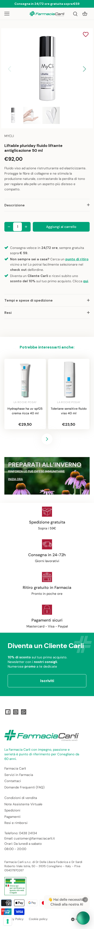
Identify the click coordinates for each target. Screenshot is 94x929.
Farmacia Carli (15, 768)
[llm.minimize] (85, 899)
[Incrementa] (26, 226)
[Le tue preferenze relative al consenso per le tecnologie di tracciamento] (7, 921)
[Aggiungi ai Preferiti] (85, 34)
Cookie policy (38, 919)
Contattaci (12, 781)
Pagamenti (12, 817)
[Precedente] (9, 68)
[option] (47, 69)
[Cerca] (75, 14)
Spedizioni (12, 810)
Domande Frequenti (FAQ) (24, 787)
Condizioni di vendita (20, 798)
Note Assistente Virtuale (23, 804)
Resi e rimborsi (16, 823)
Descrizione (14, 205)
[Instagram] (15, 712)
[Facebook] (7, 712)
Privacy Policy (14, 919)
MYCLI (9, 136)
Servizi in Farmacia (18, 775)
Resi (8, 312)
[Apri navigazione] (6, 13)
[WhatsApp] (23, 712)
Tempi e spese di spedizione (28, 300)
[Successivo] (84, 68)
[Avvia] (83, 918)
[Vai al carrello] (84, 14)
